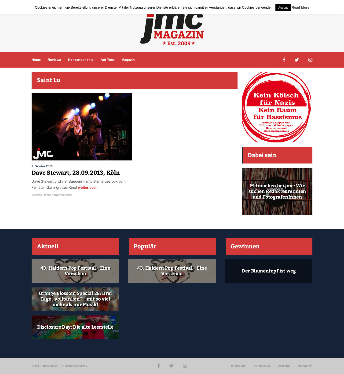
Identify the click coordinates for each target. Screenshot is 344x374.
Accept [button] (283, 7)
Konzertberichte (81, 60)
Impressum (238, 366)
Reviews (54, 60)
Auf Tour (107, 60)
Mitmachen (305, 366)
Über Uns (284, 366)
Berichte (37, 194)
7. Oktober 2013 (42, 166)
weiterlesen (87, 187)
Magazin (128, 60)
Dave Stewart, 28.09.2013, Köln (76, 173)
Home (36, 60)
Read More (300, 7)
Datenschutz (262, 366)
